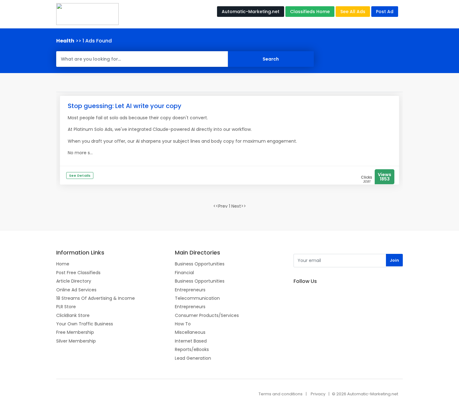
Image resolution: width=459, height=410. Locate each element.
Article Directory (73, 281)
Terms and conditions (281, 394)
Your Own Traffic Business (84, 324)
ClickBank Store (73, 315)
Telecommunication (197, 298)
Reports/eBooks (192, 349)
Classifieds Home (310, 11)
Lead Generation (193, 358)
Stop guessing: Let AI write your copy (124, 105)
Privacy (318, 394)
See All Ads (352, 11)
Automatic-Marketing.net (250, 11)
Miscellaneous (190, 332)
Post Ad (384, 11)
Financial (184, 272)
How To (183, 324)
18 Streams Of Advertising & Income (95, 298)
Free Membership (75, 332)
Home (62, 264)
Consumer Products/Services (207, 315)
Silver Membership (76, 341)
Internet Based (191, 341)
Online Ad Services (76, 290)
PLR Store (66, 307)
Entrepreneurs (190, 290)
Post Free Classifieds (78, 272)
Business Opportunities (200, 264)
